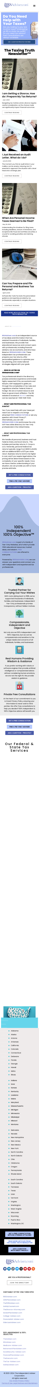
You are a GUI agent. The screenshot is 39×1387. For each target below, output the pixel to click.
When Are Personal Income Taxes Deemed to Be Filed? (18, 219)
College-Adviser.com (11, 1316)
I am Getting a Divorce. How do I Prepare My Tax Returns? (19, 95)
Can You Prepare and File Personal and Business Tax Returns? (18, 286)
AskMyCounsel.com (11, 1306)
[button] (34, 5)
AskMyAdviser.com (11, 1365)
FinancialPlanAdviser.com (13, 1355)
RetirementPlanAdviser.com (14, 1348)
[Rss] (33, 1269)
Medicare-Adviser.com (12, 1345)
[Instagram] (21, 1269)
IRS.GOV (22, 395)
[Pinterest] (29, 1269)
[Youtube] (25, 1269)
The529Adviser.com (11, 1303)
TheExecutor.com (10, 1358)
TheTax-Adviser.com (11, 1361)
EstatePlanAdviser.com (12, 1313)
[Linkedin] (9, 1269)
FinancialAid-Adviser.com (13, 1319)
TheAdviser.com (9, 1339)
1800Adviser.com (10, 1296)
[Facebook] (5, 1269)
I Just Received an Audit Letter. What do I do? (16, 156)
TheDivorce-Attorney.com (14, 1309)
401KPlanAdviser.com (11, 1300)
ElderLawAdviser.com (11, 1322)
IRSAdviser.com (9, 335)
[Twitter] (17, 1269)
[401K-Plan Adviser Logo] (16, 5)
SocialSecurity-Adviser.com (14, 1352)
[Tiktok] (13, 1269)
